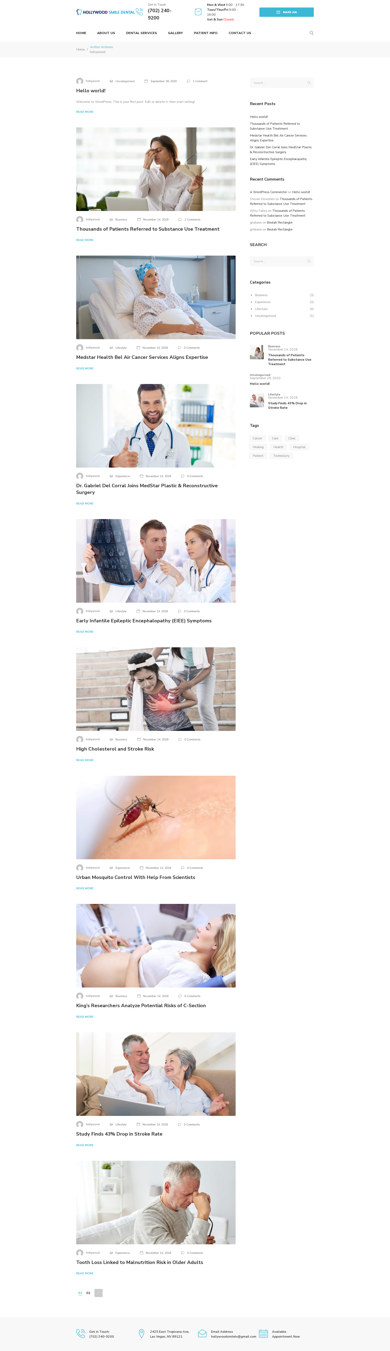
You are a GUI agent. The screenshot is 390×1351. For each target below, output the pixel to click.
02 (88, 1293)
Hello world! (90, 90)
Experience (263, 302)
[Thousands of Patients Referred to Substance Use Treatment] (257, 356)
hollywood (97, 52)
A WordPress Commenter (268, 192)
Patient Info (206, 33)
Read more (84, 112)
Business (261, 295)
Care (275, 438)
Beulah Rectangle (279, 222)
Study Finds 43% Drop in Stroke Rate (119, 1134)
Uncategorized (265, 316)
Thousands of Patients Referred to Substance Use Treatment (148, 229)
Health (278, 447)
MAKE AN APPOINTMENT (286, 13)
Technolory (281, 456)
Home (81, 33)
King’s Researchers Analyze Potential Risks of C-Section (141, 1005)
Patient (258, 456)
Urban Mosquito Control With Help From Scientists (135, 877)
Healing (258, 447)
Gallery (175, 33)
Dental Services (141, 33)
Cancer (257, 438)
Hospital (299, 447)
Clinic (292, 438)
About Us (106, 33)
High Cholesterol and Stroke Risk (115, 749)
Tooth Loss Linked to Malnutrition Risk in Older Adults (139, 1262)
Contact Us (240, 33)
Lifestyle (261, 309)
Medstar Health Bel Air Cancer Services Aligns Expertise (142, 357)
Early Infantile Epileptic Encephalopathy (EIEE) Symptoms (144, 620)
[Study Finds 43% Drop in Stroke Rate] (257, 401)
